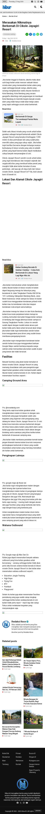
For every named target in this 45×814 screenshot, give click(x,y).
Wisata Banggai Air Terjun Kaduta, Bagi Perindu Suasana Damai (33, 701)
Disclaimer (6, 757)
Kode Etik (5, 753)
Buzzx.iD (32, 753)
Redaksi (19, 757)
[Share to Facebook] (30, 34)
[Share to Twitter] (34, 34)
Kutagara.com (34, 761)
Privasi (18, 753)
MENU (4, 1)
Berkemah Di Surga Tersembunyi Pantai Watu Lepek (27, 119)
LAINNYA (37, 810)
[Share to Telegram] (41, 34)
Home (4, 16)
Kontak (18, 764)
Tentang (5, 764)
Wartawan (19, 761)
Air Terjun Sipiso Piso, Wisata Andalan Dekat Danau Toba (32, 663)
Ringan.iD (32, 757)
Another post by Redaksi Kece (22, 632)
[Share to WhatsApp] (37, 34)
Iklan (4, 761)
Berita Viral (13, 16)
